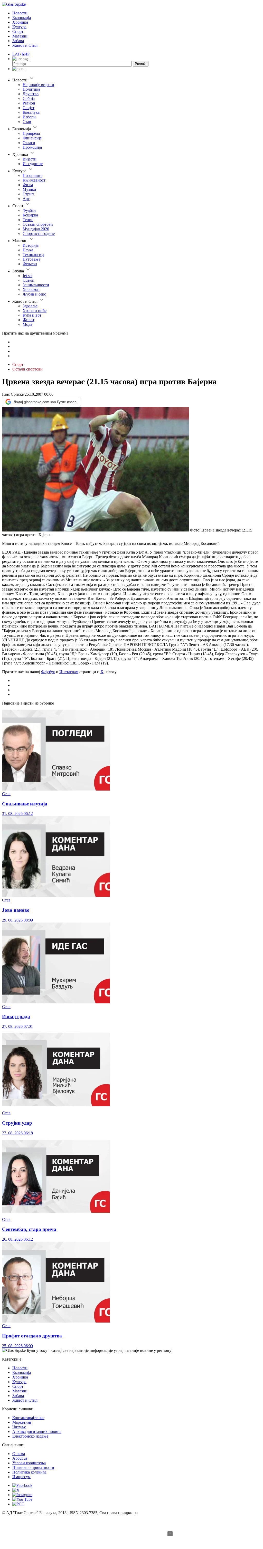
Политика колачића (29, 1472)
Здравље (30, 306)
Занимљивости (36, 285)
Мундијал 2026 (36, 229)
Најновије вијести (38, 84)
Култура (19, 27)
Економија (21, 17)
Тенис (28, 219)
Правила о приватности (33, 1467)
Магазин (19, 36)
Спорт (17, 31)
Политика (31, 89)
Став (27, 121)
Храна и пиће (34, 310)
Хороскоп (31, 289)
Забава (18, 41)
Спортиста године (39, 233)
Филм (28, 185)
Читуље (19, 1427)
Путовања (31, 259)
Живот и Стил (24, 45)
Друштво (31, 94)
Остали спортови (38, 224)
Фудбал (29, 210)
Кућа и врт (32, 315)
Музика (29, 189)
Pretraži (140, 64)
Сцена (28, 280)
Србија (29, 98)
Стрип (28, 194)
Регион (29, 103)
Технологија (33, 254)
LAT (16, 54)
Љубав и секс (34, 294)
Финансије (32, 138)
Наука (28, 250)
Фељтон (30, 264)
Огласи (29, 142)
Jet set (27, 275)
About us (19, 1458)
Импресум (21, 1477)
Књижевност (34, 180)
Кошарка (30, 215)
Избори (29, 117)
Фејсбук (48, 672)
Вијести (29, 159)
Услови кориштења (29, 1463)
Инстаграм (68, 672)
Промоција (32, 147)
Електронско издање (30, 1436)
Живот (28, 320)
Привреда (31, 133)
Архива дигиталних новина (36, 1431)
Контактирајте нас (28, 1417)
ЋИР (25, 54)
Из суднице (33, 163)
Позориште (32, 175)
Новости (19, 13)
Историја (31, 245)
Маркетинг (22, 1422)
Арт (26, 198)
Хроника (20, 22)
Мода (27, 324)
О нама (18, 1453)
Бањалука (31, 112)
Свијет (28, 108)
